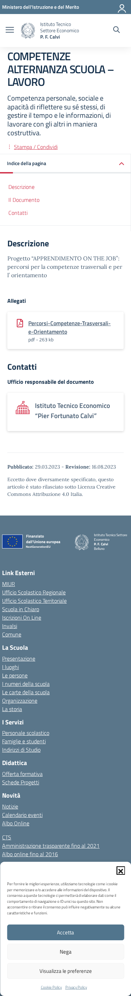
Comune (11, 634)
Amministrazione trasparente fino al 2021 (51, 845)
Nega (66, 952)
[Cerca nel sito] (116, 30)
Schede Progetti (20, 782)
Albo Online (15, 823)
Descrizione (21, 187)
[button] (120, 870)
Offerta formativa (22, 774)
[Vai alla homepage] (28, 31)
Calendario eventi (22, 815)
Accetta (65, 932)
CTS (6, 837)
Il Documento (23, 200)
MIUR (8, 584)
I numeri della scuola (26, 684)
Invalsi (9, 626)
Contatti (18, 213)
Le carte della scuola (26, 692)
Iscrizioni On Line (21, 617)
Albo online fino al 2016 (30, 854)
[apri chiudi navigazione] (10, 30)
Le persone (15, 675)
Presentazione (18, 658)
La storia (12, 709)
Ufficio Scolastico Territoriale (34, 600)
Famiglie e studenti (24, 741)
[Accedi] (122, 7)
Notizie (10, 806)
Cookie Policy (51, 987)
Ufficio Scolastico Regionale (34, 592)
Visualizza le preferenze (65, 971)
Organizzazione (19, 700)
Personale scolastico (25, 733)
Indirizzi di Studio (21, 749)
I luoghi (10, 667)
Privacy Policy (76, 987)
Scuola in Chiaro (20, 609)
